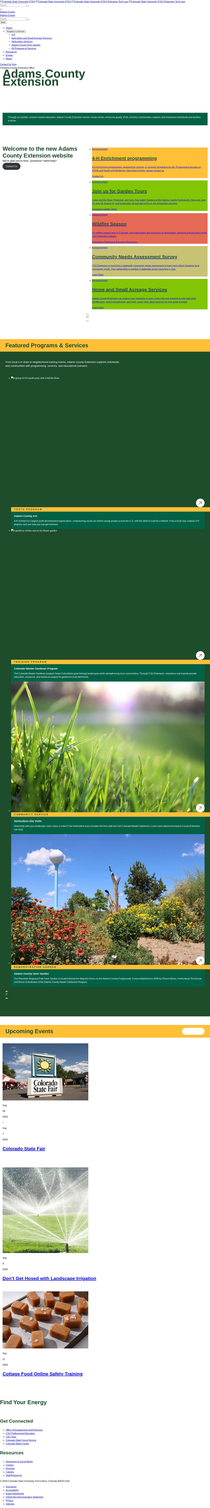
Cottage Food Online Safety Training (43, 1373)
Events (9, 55)
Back (3, 22)
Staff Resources (14, 1475)
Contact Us (5, 64)
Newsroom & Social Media (19, 1461)
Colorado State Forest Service (21, 1440)
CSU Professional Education (20, 1433)
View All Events (193, 1031)
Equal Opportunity (15, 1493)
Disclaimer (11, 1487)
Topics (9, 28)
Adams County (7, 12)
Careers (10, 1472)
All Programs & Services (23, 48)
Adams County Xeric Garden (25, 45)
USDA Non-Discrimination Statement (24, 1497)
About (9, 59)
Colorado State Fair (24, 1148)
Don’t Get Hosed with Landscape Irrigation (49, 1278)
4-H (13, 35)
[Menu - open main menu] (1, 9)
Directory (10, 1468)
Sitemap (10, 1504)
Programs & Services (16, 31)
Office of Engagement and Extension (24, 1430)
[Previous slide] (87, 314)
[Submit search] (28, 5)
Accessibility (12, 1490)
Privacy (9, 1500)
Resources (11, 52)
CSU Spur (11, 1437)
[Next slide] (6, 998)
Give (14, 64)
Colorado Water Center (17, 1443)
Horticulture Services (22, 41)
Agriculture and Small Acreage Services (31, 38)
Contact (10, 1465)
